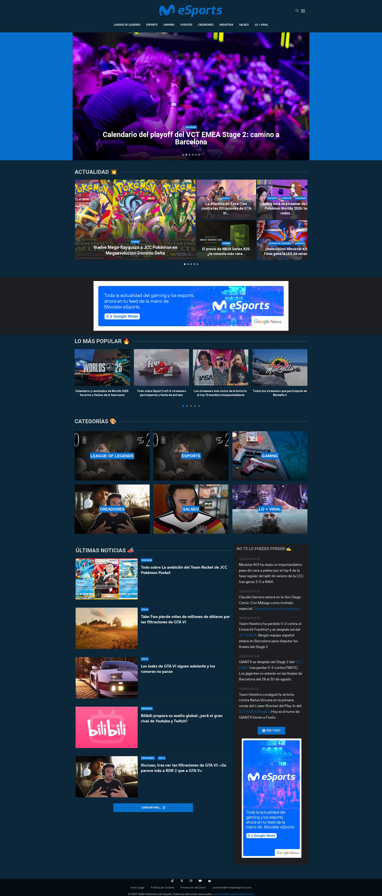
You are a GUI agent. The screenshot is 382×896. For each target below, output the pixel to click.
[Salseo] (191, 509)
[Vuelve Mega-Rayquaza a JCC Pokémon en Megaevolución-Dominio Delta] (135, 220)
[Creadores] (112, 509)
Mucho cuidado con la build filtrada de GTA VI (191, 148)
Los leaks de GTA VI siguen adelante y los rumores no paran (178, 668)
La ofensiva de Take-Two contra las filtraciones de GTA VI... (226, 208)
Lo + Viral (261, 24)
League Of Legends (127, 24)
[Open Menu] (303, 11)
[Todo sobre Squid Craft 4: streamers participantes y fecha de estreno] (161, 367)
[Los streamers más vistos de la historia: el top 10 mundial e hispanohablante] (220, 367)
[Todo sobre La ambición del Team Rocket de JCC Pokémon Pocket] (107, 579)
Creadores (205, 24)
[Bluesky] (209, 881)
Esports (152, 24)
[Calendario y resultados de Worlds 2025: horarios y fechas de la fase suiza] (102, 367)
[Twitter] (181, 881)
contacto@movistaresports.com (231, 887)
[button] (80, 96)
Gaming (169, 24)
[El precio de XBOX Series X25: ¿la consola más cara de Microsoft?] (226, 240)
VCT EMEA (248, 635)
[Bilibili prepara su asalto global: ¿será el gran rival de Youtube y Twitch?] (107, 727)
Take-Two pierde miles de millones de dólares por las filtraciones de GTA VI (185, 619)
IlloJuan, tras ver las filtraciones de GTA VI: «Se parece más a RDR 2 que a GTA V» (183, 767)
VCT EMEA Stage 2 (254, 711)
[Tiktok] (172, 881)
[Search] (297, 11)
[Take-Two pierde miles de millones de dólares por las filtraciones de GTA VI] (107, 628)
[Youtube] (200, 881)
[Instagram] (191, 881)
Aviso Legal (137, 887)
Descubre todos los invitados (276, 608)
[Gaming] (269, 456)
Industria (226, 24)
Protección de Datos (193, 887)
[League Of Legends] (112, 456)
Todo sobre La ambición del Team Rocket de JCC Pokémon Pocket (184, 569)
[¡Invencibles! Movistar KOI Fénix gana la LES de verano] (287, 240)
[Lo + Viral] (269, 509)
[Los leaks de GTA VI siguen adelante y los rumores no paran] (107, 678)
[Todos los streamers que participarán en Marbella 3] (280, 367)
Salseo (244, 24)
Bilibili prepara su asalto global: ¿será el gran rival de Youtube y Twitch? (181, 718)
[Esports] (191, 456)
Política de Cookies (162, 887)
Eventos (186, 24)
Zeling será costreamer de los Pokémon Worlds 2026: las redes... (287, 208)
